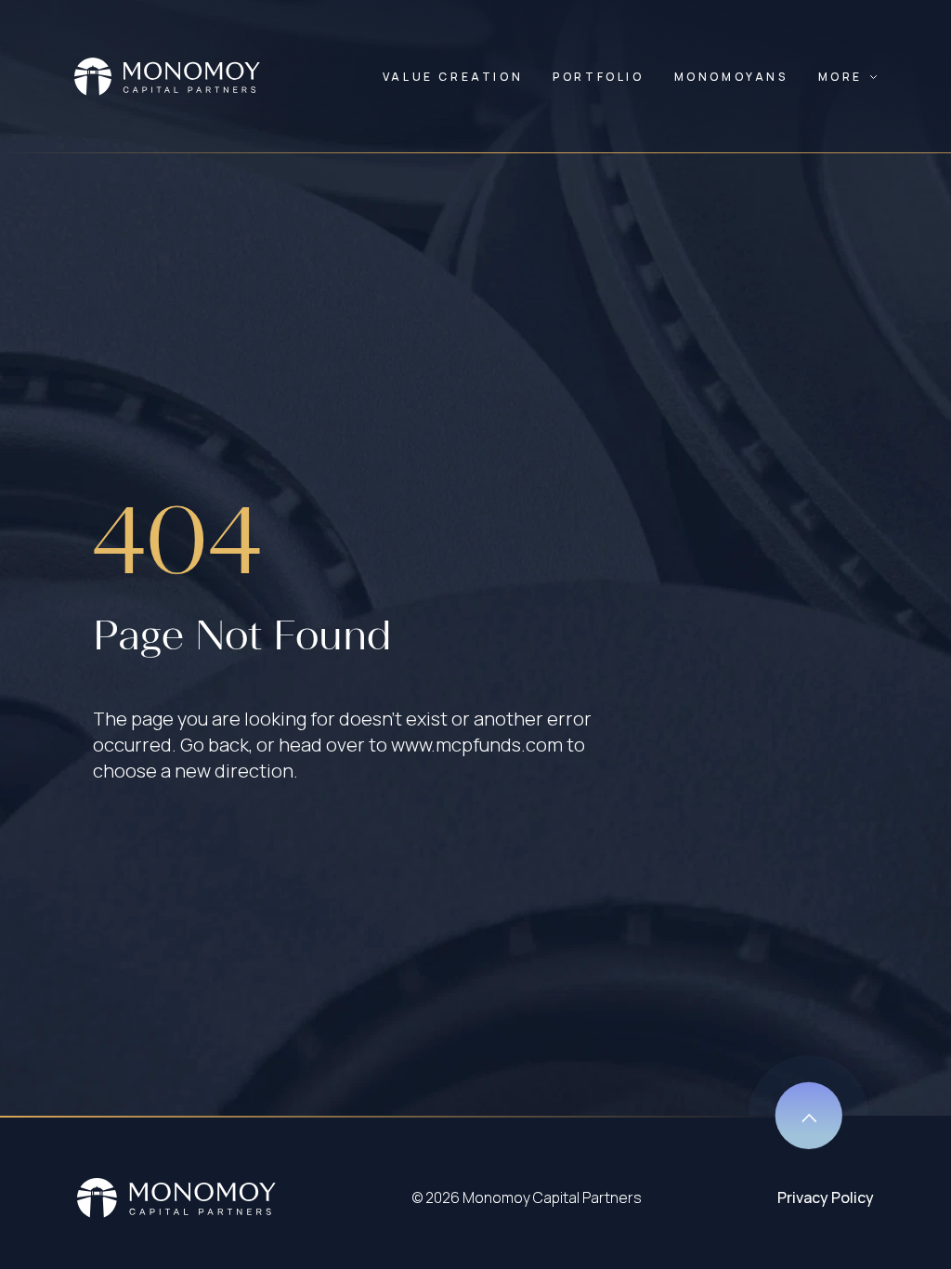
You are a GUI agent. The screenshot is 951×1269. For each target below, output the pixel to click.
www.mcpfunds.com (477, 744)
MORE (840, 77)
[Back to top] (809, 1102)
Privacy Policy (825, 1197)
